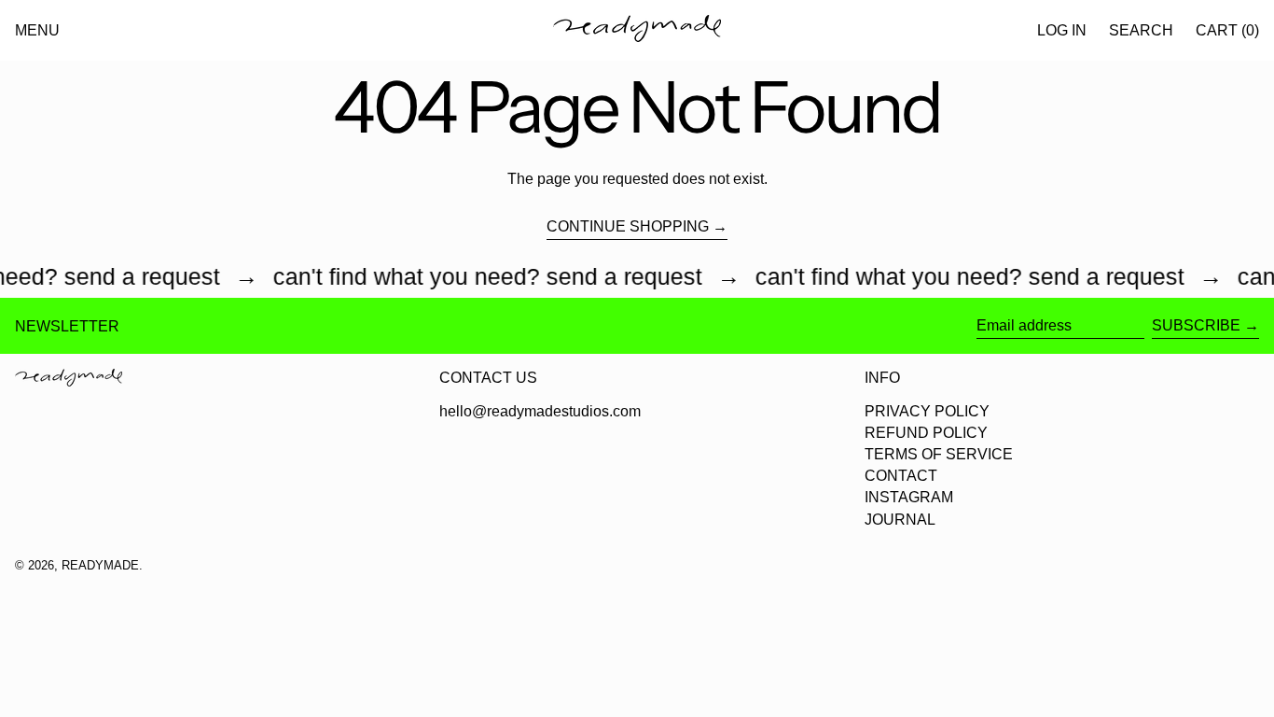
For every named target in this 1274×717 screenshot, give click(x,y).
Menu (37, 30)
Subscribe (1196, 325)
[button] (1141, 30)
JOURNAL (900, 519)
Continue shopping (628, 226)
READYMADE (100, 565)
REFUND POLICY (926, 433)
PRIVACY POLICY (927, 411)
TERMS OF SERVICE (939, 454)
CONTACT (901, 476)
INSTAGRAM (909, 497)
